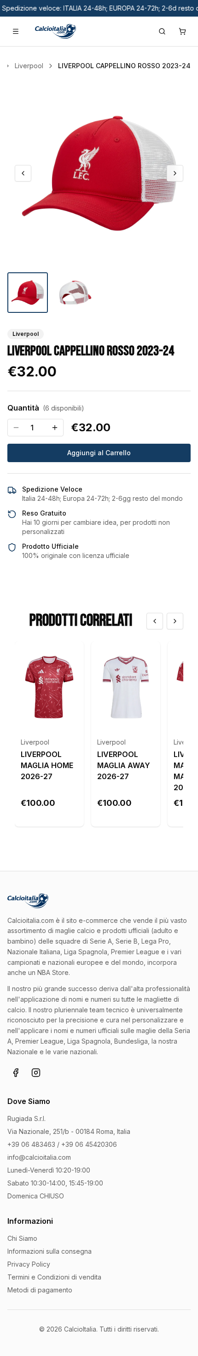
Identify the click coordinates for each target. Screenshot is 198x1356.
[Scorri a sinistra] (154, 621)
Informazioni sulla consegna (49, 1251)
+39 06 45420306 (89, 1144)
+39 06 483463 (31, 1144)
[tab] (27, 292)
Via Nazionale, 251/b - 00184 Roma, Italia (68, 1131)
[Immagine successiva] (175, 173)
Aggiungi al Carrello (99, 453)
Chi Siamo (22, 1238)
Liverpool (35, 742)
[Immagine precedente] (23, 173)
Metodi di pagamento (39, 1290)
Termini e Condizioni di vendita (54, 1277)
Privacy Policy (28, 1264)
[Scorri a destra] (175, 621)
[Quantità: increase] (55, 427)
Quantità (45, 407)
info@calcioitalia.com (39, 1157)
